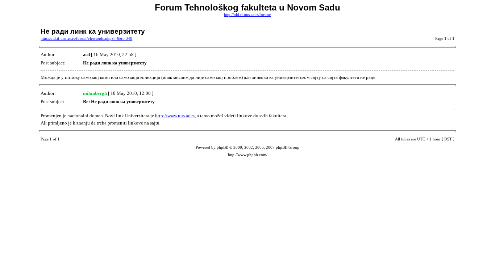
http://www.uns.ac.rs (175, 115)
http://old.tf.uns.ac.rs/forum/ (247, 15)
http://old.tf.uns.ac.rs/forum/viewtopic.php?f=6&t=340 (86, 39)
